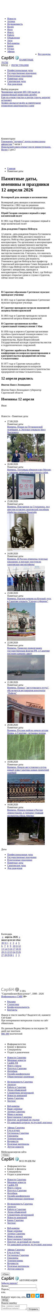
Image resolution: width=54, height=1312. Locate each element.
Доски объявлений (16, 1090)
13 (2, 949)
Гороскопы (12, 1136)
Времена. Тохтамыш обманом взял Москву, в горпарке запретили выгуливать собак (29, 471)
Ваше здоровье (14, 1109)
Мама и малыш (15, 1114)
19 (19, 949)
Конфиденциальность (18, 1007)
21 (5, 952)
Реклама (11, 1001)
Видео (10, 27)
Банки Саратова (15, 1098)
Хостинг (11, 1101)
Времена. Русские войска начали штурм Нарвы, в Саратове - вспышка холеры (27, 731)
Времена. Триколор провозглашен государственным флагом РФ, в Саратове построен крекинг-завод (28, 651)
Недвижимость (15, 24)
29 (8, 955)
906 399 (5, 1034)
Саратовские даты (16, 81)
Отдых (10, 48)
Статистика (13, 1004)
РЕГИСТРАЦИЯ (20, 65)
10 (14, 946)
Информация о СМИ (11, 996)
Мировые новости (16, 1060)
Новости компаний (17, 1095)
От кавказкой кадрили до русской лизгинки (29, 1122)
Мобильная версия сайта (13, 1152)
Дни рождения (14, 84)
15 (8, 949)
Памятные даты (15, 78)
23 (11, 952)
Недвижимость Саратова (20, 1081)
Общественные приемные (20, 1076)
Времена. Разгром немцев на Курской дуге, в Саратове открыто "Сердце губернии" (29, 600)
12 (19, 946)
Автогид (11, 1084)
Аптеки (11, 21)
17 (14, 949)
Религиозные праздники (19, 76)
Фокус (10, 32)
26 (19, 952)
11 (17, 946)
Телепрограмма (15, 1138)
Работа (10, 35)
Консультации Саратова (19, 1117)
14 (5, 949)
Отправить (33, 1309)
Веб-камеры (13, 43)
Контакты (12, 1010)
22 (8, 952)
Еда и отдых (13, 1130)
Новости (11, 18)
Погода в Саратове (17, 1068)
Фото (10, 29)
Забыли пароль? (9, 1283)
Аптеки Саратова (16, 1111)
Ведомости (12, 1141)
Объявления (13, 37)
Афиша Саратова (16, 1127)
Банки (10, 46)
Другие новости (15, 1146)
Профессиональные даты (20, 70)
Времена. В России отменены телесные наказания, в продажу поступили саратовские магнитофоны (27, 562)
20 (2, 952)
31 (5, 943)
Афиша (11, 51)
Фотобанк (12, 1071)
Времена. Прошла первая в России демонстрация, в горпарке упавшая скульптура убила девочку (25, 813)
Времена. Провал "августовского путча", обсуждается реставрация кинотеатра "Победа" (28, 690)
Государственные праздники (21, 73)
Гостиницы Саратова (18, 1133)
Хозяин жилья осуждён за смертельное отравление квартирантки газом (21, 104)
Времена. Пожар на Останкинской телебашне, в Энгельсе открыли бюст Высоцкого (26, 430)
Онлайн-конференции (18, 1074)
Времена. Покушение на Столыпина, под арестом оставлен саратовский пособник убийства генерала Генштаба (28, 509)
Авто (9, 40)
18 (17, 949)
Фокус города (14, 1065)
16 (11, 949)
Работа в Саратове (16, 1087)
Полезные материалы (18, 1144)
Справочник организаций (20, 1092)
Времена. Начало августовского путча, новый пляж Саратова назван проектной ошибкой (28, 770)
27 (2, 955)
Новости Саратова (16, 1057)
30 (2, 943)
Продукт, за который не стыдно (23, 1119)
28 (5, 955)
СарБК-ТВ (12, 1063)
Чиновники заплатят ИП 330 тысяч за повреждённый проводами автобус (20, 93)
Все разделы (44, 54)
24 (14, 952)
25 (17, 952)
